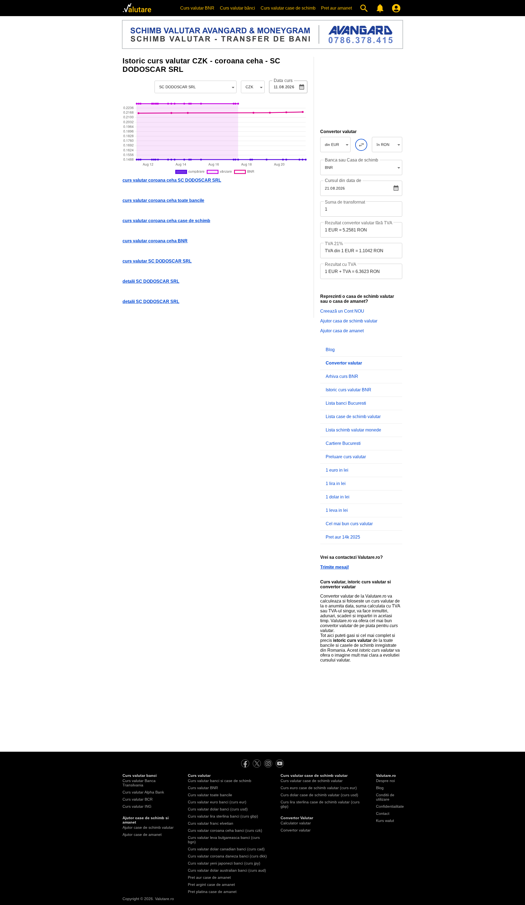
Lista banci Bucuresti (346, 403)
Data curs (283, 80)
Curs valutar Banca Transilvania (139, 782)
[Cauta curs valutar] (362, 8)
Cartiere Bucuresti (343, 443)
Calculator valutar (296, 823)
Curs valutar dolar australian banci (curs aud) (227, 870)
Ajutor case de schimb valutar (148, 827)
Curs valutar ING (136, 806)
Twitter (257, 763)
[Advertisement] (361, 91)
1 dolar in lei (337, 497)
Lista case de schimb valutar (353, 416)
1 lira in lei (336, 483)
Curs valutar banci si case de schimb (219, 780)
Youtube (280, 763)
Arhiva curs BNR (342, 376)
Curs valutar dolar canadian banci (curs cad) (226, 849)
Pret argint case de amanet (211, 884)
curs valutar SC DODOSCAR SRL (157, 261)
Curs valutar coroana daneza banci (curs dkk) (227, 856)
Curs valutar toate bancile (210, 795)
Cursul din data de (343, 180)
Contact (382, 813)
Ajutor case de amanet (142, 834)
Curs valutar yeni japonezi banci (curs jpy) (224, 863)
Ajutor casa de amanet (342, 330)
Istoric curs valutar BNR (348, 389)
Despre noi (385, 780)
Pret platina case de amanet (212, 891)
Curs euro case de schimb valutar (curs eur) (319, 788)
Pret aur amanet (336, 8)
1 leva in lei (337, 510)
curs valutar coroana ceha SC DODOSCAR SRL (171, 180)
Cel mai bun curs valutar (349, 523)
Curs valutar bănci (237, 8)
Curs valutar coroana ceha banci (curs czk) (225, 830)
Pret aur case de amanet (209, 877)
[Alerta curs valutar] (379, 8)
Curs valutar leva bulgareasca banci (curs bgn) (224, 839)
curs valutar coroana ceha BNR (155, 241)
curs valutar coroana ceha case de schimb (166, 220)
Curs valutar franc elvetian (210, 823)
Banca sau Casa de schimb (351, 160)
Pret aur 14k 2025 (343, 537)
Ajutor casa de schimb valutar (348, 321)
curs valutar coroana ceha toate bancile (163, 200)
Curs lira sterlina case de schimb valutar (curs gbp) (320, 804)
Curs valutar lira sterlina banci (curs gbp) (223, 816)
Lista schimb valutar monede (353, 430)
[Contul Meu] (395, 8)
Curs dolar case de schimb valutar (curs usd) (319, 795)
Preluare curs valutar (346, 456)
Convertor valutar (296, 830)
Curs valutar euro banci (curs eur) (217, 802)
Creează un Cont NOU (342, 311)
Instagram (268, 763)
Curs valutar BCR (137, 799)
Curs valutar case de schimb (288, 8)
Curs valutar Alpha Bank (143, 792)
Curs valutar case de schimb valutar (312, 780)
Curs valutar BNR (197, 8)
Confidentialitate (390, 806)
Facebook (245, 763)
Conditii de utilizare (385, 797)
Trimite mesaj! (334, 567)
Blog (330, 349)
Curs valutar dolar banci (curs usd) (218, 809)
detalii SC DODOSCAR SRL (150, 281)
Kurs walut (385, 820)
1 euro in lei (337, 470)
